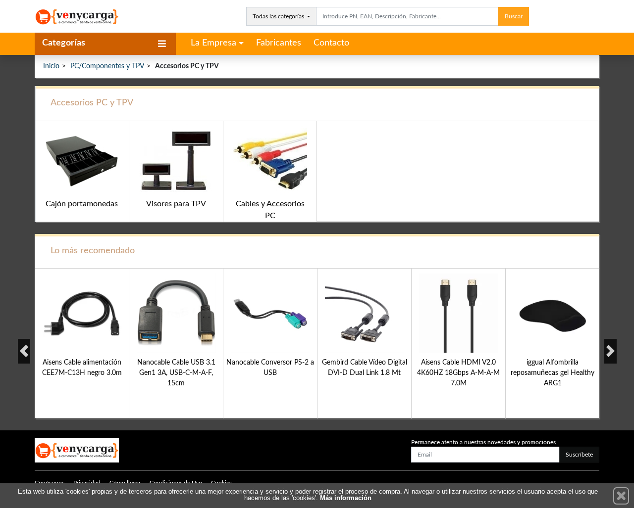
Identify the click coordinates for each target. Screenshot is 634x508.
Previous (24, 351)
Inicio (51, 66)
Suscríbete (579, 455)
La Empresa (213, 43)
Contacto (331, 43)
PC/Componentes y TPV (107, 66)
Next (610, 351)
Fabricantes (278, 43)
